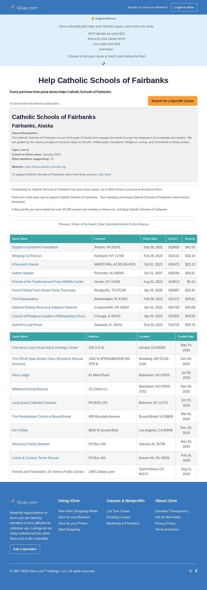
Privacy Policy (165, 523)
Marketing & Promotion (123, 523)
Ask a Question (25, 549)
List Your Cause (118, 511)
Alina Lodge (20, 375)
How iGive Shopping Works (78, 511)
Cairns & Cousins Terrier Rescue (35, 458)
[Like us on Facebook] (196, 571)
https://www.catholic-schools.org (45, 166)
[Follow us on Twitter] (190, 571)
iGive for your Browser (74, 517)
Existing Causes (118, 517)
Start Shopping (69, 529)
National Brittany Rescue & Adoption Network (44, 307)
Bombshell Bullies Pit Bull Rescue (127, 224)
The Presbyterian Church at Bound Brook (41, 416)
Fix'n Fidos (20, 430)
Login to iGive (184, 7)
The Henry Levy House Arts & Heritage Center (45, 347)
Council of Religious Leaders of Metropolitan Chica (48, 316)
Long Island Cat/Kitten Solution (34, 403)
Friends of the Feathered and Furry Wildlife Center (48, 281)
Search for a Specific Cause (172, 101)
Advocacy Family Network (30, 444)
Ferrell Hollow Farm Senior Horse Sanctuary (44, 290)
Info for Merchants (168, 517)
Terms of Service (167, 529)
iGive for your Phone (73, 523)
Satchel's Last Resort (27, 325)
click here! (104, 174)
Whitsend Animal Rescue (30, 389)
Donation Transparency (172, 511)
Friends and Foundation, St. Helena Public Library (48, 471)
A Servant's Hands (25, 264)
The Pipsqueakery (25, 299)
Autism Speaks (23, 273)
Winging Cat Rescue (27, 256)
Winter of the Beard (83, 224)
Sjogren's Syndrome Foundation (35, 247)
